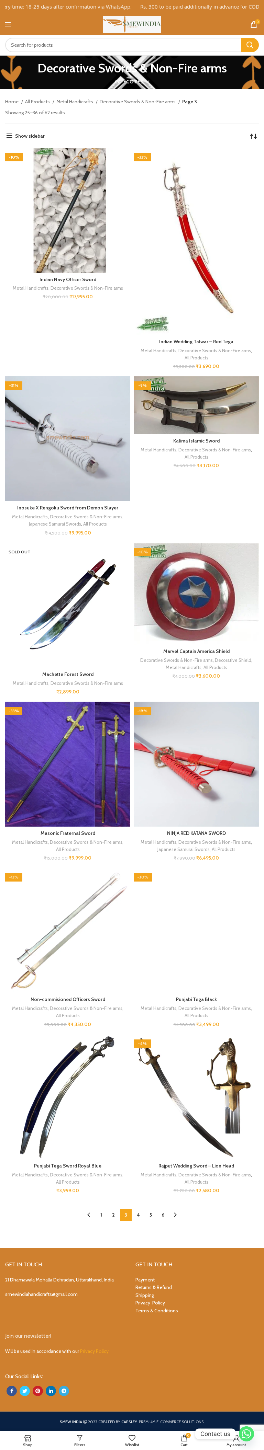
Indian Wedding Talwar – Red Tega (196, 341)
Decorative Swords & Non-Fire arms (138, 102)
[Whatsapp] (246, 1433)
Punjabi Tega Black (196, 999)
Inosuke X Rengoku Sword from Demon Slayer (67, 508)
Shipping (144, 1295)
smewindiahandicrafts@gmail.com (41, 1294)
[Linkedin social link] (51, 1391)
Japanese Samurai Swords (55, 524)
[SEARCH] (250, 45)
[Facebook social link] (12, 1391)
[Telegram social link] (64, 1391)
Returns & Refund (153, 1287)
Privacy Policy (150, 1303)
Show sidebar (30, 136)
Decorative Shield (233, 660)
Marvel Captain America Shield (196, 651)
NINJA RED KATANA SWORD (196, 833)
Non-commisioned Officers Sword (68, 999)
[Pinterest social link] (38, 1391)
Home (12, 102)
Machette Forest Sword (68, 674)
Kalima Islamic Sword (196, 441)
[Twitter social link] (25, 1391)
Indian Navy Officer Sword (68, 279)
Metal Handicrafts (75, 102)
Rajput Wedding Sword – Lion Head (196, 1166)
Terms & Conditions (156, 1311)
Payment (145, 1280)
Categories (129, 81)
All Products (38, 102)
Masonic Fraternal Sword (68, 833)
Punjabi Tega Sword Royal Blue (67, 1166)
